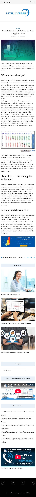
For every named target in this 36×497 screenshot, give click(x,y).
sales (5, 257)
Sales (18, 28)
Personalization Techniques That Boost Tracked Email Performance (17, 427)
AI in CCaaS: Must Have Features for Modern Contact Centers (17, 413)
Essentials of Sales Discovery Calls (10, 294)
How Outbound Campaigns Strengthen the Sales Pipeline (16, 420)
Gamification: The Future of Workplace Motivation (15, 352)
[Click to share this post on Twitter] (28, 258)
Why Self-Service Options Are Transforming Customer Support (17, 433)
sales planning (12, 257)
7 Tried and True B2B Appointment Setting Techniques (16, 323)
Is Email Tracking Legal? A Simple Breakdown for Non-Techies (17, 440)
